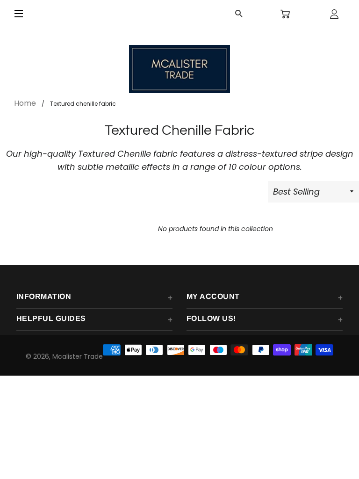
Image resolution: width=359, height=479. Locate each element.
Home (25, 103)
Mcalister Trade (77, 356)
